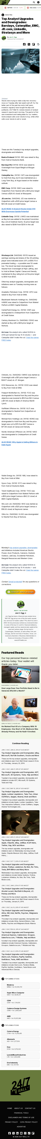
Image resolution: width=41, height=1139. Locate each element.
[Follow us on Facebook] (9, 1133)
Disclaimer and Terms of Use (21, 1117)
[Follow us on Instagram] (25, 1133)
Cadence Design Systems (17, 1008)
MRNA (9, 987)
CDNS (9, 1010)
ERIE (8, 1065)
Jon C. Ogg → (20, 613)
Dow (8, 1047)
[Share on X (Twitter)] (29, 44)
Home (9, 1108)
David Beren (5, 685)
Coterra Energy (13, 1031)
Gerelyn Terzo (6, 723)
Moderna (10, 985)
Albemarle (11, 1039)
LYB (8, 1057)
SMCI (8, 995)
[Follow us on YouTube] (21, 1133)
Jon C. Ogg (13, 37)
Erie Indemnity (12, 1063)
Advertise (21, 1127)
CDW (9, 1001)
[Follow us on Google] (38, 44)
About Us (18, 1108)
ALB (8, 1041)
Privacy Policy (11, 1122)
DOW (8, 1049)
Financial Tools (21, 1113)
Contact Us (30, 1108)
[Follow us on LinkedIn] (17, 1133)
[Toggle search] (34, 2)
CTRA (9, 1033)
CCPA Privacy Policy (29, 1122)
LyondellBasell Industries (16, 1055)
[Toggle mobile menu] (38, 2)
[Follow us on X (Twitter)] (13, 1133)
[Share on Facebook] (24, 44)
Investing (8, 15)
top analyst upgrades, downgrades (23, 548)
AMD (9, 1016)
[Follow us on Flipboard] (33, 44)
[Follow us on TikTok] (29, 1133)
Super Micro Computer (15, 993)
